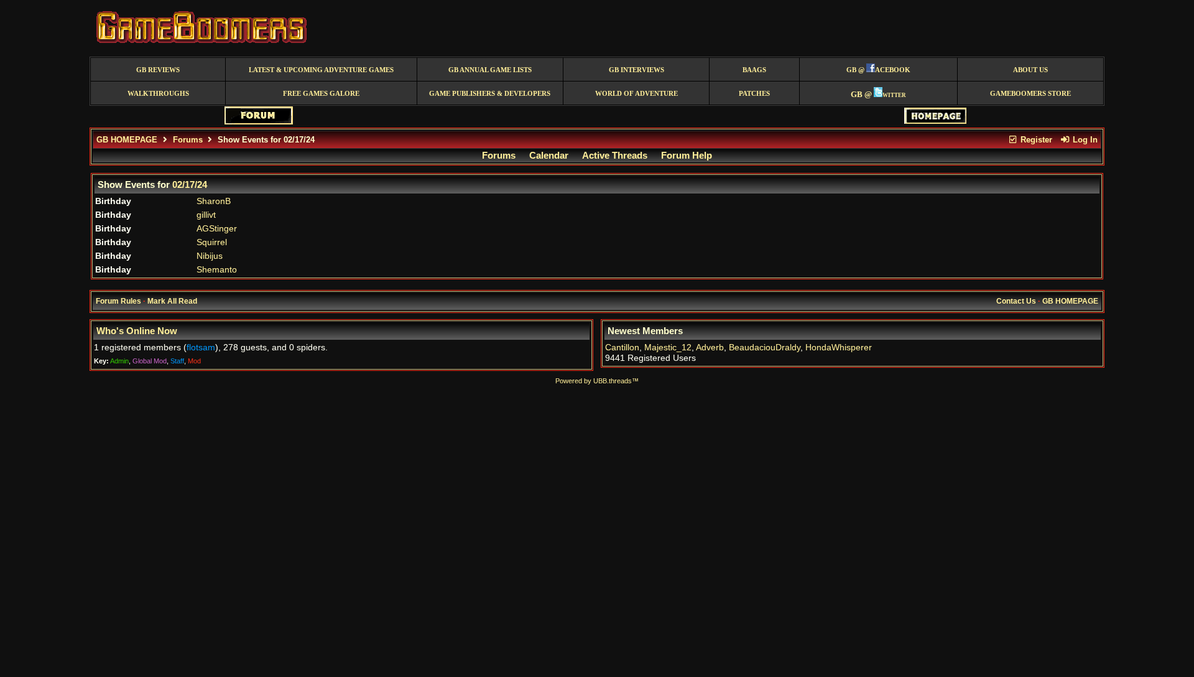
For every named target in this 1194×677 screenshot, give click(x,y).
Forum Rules (118, 301)
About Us (1030, 70)
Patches (754, 93)
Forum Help (686, 156)
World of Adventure (636, 93)
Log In (1084, 139)
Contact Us (1016, 301)
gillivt (206, 215)
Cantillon (622, 347)
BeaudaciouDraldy (764, 347)
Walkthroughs (158, 93)
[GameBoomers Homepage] (935, 121)
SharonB (214, 201)
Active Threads (614, 156)
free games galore (321, 93)
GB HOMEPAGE (126, 139)
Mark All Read (172, 301)
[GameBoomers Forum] (258, 121)
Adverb (710, 347)
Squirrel (212, 242)
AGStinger (217, 228)
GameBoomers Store (1030, 93)
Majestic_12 (668, 347)
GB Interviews (636, 70)
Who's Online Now (136, 331)
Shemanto (217, 269)
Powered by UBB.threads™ (597, 381)
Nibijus (210, 256)
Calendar (548, 156)
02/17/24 (189, 185)
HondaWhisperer (838, 347)
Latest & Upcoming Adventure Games (321, 70)
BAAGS (754, 70)
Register (1035, 139)
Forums (188, 139)
